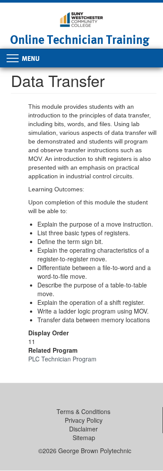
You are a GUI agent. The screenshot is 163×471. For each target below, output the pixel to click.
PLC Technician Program (62, 358)
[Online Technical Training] (81, 18)
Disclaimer (83, 428)
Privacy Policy (84, 420)
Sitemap (84, 437)
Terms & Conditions (83, 411)
